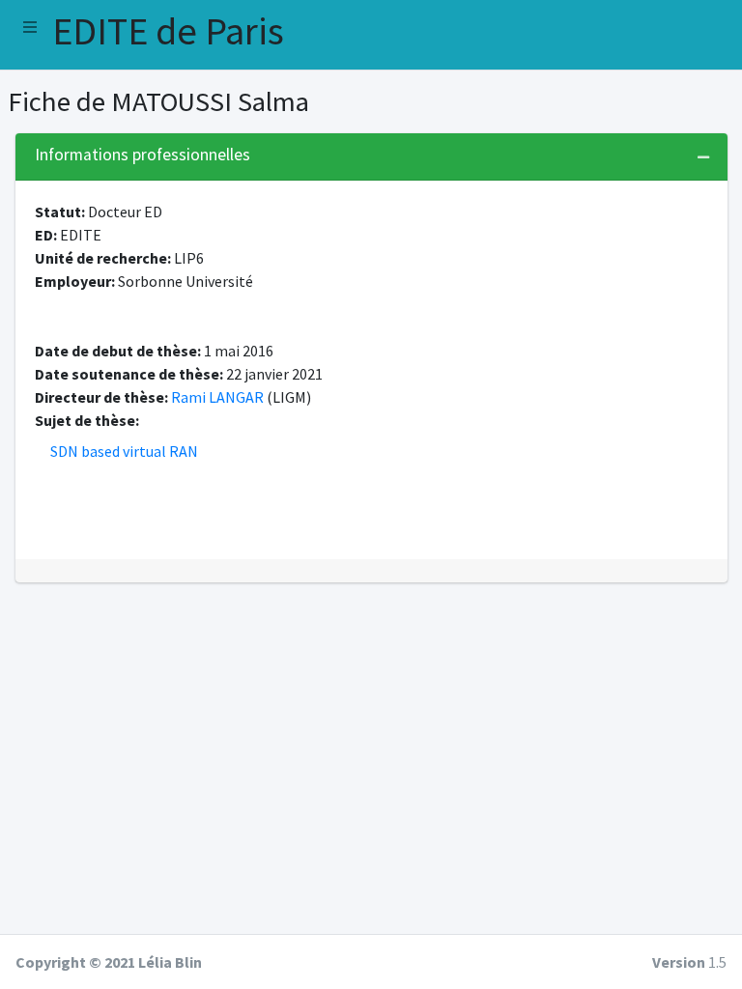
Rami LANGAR (217, 397)
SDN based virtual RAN (124, 451)
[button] (30, 27)
